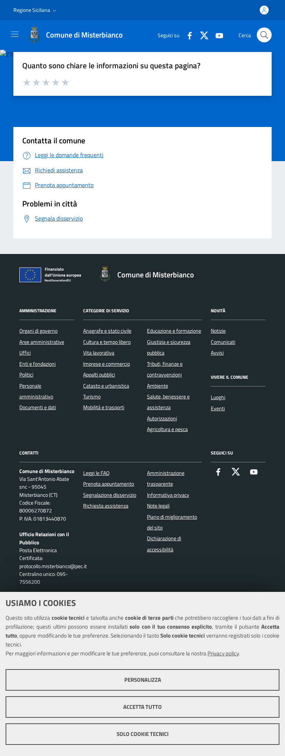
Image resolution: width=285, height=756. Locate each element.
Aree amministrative (41, 342)
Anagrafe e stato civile (107, 331)
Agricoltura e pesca (167, 429)
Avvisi (217, 353)
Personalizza (142, 679)
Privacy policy (223, 653)
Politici (26, 375)
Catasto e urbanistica (106, 386)
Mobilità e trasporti (103, 407)
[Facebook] (186, 35)
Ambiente (157, 386)
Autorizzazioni (162, 418)
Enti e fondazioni (37, 364)
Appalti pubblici (99, 375)
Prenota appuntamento (108, 484)
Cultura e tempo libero (107, 342)
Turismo (92, 396)
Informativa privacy (168, 495)
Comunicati (223, 342)
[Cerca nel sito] (264, 34)
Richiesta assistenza (105, 506)
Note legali (158, 506)
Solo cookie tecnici (142, 734)
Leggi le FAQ (96, 473)
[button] (35, 10)
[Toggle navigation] (14, 34)
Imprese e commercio (106, 364)
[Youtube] (216, 35)
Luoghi (218, 397)
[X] (201, 35)
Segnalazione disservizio (109, 495)
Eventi (218, 408)
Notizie (218, 331)
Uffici (25, 353)
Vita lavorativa (98, 353)
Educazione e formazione (174, 331)
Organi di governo (38, 331)
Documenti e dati (37, 407)
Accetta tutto (142, 707)
